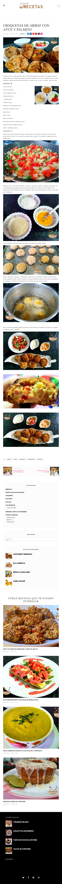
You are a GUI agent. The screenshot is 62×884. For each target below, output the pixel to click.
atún (15, 459)
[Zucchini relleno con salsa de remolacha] (31, 677)
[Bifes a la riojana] (9, 574)
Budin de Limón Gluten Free (14, 801)
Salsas (8, 502)
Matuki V (7, 34)
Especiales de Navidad (15, 492)
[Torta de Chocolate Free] (9, 841)
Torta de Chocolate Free (25, 840)
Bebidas (9, 489)
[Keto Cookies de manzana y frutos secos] (31, 626)
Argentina (11, 517)
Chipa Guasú (19, 581)
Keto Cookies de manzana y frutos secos (20, 649)
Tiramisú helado (21, 822)
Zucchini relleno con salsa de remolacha (20, 700)
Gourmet (9, 496)
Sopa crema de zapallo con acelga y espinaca (22, 751)
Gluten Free (31, 459)
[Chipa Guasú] (9, 583)
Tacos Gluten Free (22, 849)
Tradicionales (12, 515)
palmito (40, 459)
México (9, 520)
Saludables (10, 505)
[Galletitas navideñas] (9, 832)
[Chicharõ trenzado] (9, 556)
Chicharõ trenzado (22, 554)
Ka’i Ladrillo (19, 563)
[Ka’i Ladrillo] (9, 565)
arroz (9, 459)
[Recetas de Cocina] (31, 5)
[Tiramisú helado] (9, 823)
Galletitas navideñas (23, 831)
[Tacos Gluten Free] (9, 850)
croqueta (22, 459)
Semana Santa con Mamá (16, 512)
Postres (9, 499)
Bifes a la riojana (21, 572)
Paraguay (11, 522)
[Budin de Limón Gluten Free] (31, 779)
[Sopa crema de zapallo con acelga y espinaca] (31, 728)
